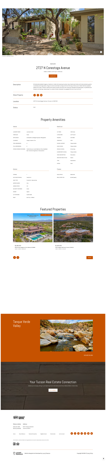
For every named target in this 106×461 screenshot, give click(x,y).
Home (14, 433)
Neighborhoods (43, 433)
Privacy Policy (89, 453)
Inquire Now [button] (53, 76)
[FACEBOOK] (72, 433)
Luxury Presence (46, 453)
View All (89, 257)
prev (6, 52)
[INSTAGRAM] (75, 433)
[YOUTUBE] (85, 433)
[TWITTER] (81, 433)
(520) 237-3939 (16, 426)
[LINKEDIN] (78, 433)
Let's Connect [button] (53, 390)
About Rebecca (22, 433)
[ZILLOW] (88, 433)
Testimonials (52, 433)
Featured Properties (33, 433)
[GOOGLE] (91, 433)
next (10, 52)
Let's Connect (62, 433)
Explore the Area (88, 355)
